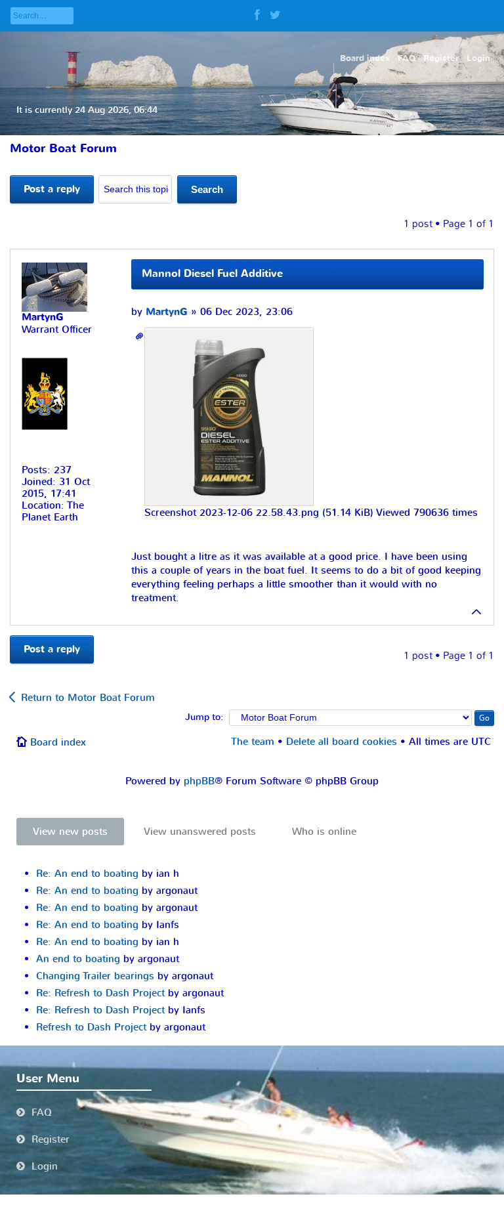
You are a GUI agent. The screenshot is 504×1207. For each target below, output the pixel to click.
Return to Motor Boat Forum (88, 697)
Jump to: (204, 717)
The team (252, 741)
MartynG (167, 312)
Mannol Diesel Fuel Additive (212, 273)
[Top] (477, 611)
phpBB (199, 781)
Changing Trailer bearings (95, 976)
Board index (58, 742)
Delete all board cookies (341, 741)
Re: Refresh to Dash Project (100, 993)
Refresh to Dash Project (91, 1027)
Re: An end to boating (87, 873)
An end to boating (78, 958)
